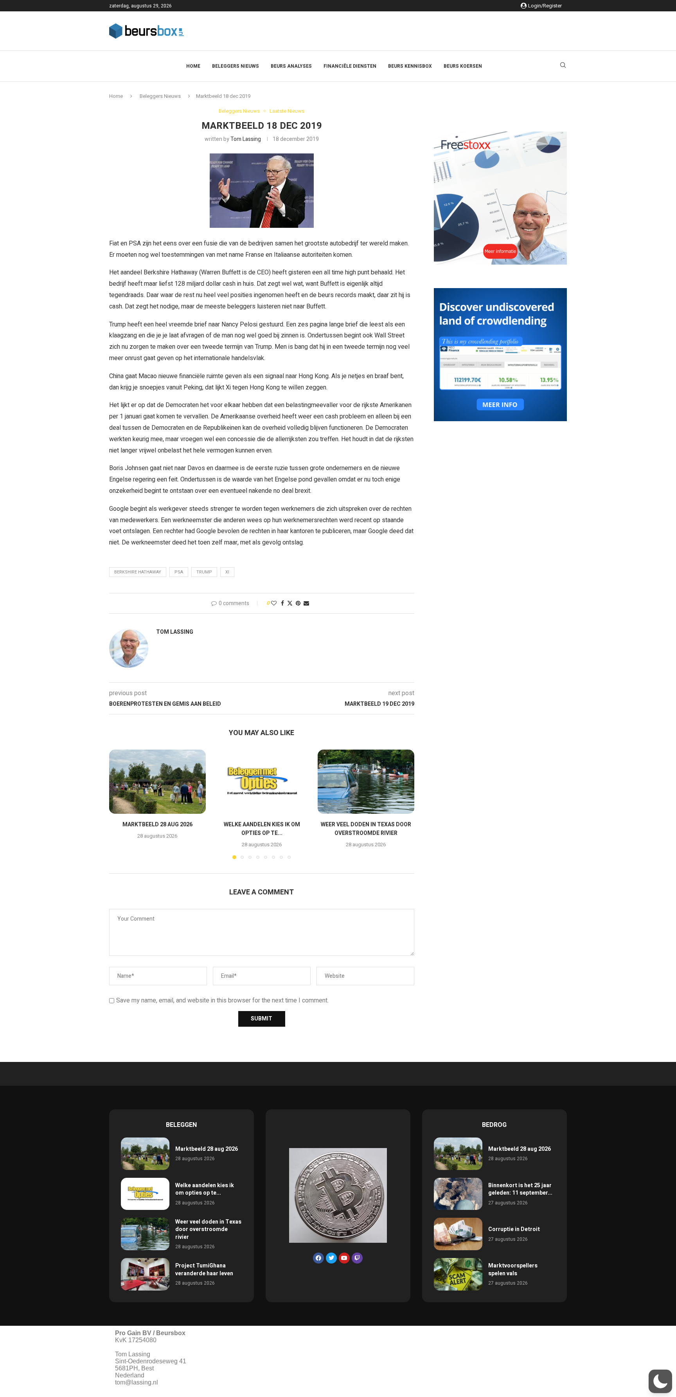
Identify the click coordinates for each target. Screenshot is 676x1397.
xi (227, 572)
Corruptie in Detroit (514, 1229)
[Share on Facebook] (282, 603)
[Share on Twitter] (290, 603)
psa (178, 572)
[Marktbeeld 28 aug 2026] (157, 782)
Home (193, 66)
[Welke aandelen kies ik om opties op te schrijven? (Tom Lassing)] (262, 782)
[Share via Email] (306, 603)
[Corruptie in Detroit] (458, 1234)
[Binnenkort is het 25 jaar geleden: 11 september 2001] (458, 1194)
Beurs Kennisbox (410, 66)
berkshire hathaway (137, 572)
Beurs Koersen (463, 66)
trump (204, 572)
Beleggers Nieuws (235, 66)
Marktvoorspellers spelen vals (513, 1270)
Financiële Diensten (350, 66)
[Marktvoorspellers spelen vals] (458, 1274)
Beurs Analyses (291, 66)
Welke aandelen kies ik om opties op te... (261, 828)
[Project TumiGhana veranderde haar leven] (145, 1274)
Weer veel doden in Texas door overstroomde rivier (366, 828)
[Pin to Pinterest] (298, 603)
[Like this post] (274, 603)
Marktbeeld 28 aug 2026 (157, 824)
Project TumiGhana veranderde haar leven (204, 1270)
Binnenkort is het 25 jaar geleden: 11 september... (520, 1189)
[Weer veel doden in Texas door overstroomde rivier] (366, 782)
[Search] (563, 66)
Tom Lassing (245, 139)
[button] (119, 804)
